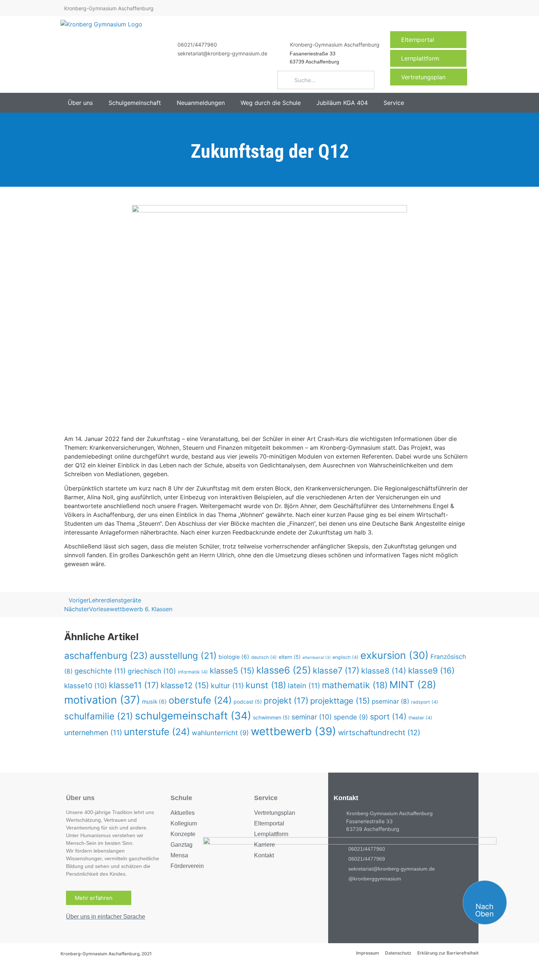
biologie (234, 656)
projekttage (340, 700)
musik (154, 701)
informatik (193, 672)
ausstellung (183, 655)
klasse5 (232, 670)
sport (388, 716)
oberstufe (200, 700)
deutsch (264, 657)
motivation (102, 699)
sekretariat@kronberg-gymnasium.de (222, 53)
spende (351, 717)
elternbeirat (316, 657)
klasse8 (383, 670)
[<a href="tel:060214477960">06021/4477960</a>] (168, 44)
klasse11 (134, 685)
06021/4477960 (197, 44)
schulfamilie (98, 716)
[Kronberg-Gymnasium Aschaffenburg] (281, 44)
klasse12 (185, 685)
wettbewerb (293, 731)
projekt (286, 701)
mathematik (355, 685)
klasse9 (431, 670)
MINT (412, 684)
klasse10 (85, 686)
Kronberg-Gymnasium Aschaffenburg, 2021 (106, 953)
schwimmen (271, 717)
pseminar (390, 701)
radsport (424, 702)
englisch (346, 657)
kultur (227, 685)
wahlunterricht (220, 733)
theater (420, 718)
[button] (84, 102)
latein (304, 685)
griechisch (152, 671)
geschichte (100, 671)
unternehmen (93, 732)
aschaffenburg (106, 655)
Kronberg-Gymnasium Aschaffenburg (335, 44)
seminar (312, 717)
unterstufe (157, 731)
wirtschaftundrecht (379, 732)
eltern (290, 657)
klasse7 (336, 670)
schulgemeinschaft (193, 716)
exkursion (394, 655)
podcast (248, 701)
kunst (266, 685)
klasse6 (283, 670)
